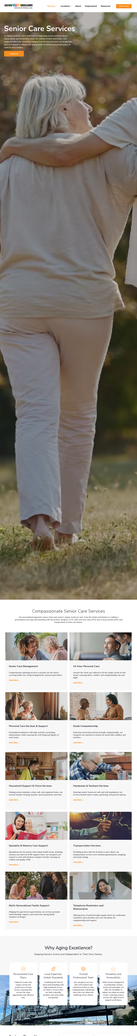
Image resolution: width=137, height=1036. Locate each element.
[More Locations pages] (70, 6)
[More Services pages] (56, 6)
